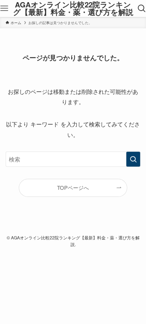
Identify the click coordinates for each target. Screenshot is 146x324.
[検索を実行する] (133, 159)
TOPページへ (73, 187)
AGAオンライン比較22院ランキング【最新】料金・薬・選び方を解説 (73, 8)
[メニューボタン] (4, 8)
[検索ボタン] (141, 8)
